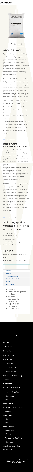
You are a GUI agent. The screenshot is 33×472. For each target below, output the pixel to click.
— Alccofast (8, 442)
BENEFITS (8, 273)
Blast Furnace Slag (12, 376)
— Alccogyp (8, 403)
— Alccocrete (8, 430)
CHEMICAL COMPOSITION (12, 279)
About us (7, 347)
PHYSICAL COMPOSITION (12, 276)
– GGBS (6, 380)
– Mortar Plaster (11, 392)
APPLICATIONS (10, 284)
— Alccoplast (8, 396)
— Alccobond (8, 426)
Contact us (15, 44)
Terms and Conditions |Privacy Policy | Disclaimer (17, 461)
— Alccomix (7, 415)
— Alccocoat (8, 423)
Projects (7, 351)
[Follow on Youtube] (16, 335)
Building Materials (12, 387)
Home (6, 342)
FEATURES (8, 271)
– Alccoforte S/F (9, 368)
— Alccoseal (8, 419)
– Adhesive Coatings (13, 438)
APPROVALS (9, 281)
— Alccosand (8, 400)
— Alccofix (7, 411)
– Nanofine (7, 383)
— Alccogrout (8, 434)
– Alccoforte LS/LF (10, 371)
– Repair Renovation (13, 407)
